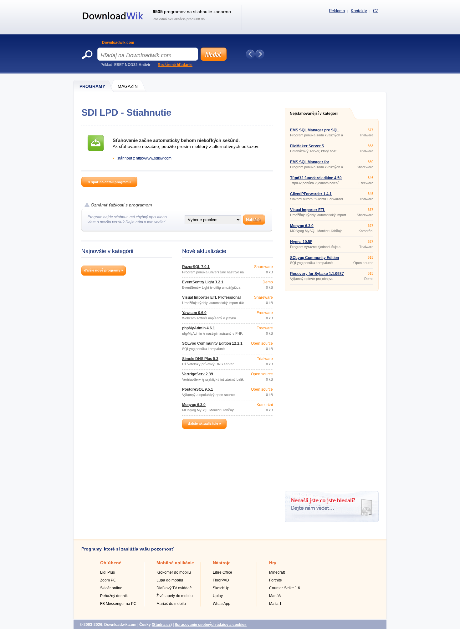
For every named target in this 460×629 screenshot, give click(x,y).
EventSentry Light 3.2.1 (202, 282)
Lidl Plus (107, 572)
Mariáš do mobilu (171, 603)
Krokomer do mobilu (173, 572)
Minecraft (277, 572)
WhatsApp (221, 603)
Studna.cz (162, 624)
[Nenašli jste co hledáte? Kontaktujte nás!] (332, 521)
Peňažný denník (114, 596)
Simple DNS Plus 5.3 (200, 359)
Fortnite (275, 580)
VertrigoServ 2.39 (197, 374)
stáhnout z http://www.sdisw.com (144, 158)
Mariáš (275, 596)
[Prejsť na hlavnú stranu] (113, 23)
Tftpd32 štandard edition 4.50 (316, 178)
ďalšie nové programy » (103, 270)
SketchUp (221, 588)
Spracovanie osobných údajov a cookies (211, 624)
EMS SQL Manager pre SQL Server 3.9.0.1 (314, 132)
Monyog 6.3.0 (194, 405)
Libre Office (222, 572)
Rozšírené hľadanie (175, 65)
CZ (375, 10)
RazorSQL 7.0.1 (196, 267)
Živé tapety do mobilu (174, 596)
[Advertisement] (332, 389)
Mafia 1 (275, 603)
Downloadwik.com (118, 42)
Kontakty (359, 10)
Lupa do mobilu (169, 580)
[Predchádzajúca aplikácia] (250, 54)
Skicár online (111, 588)
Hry (272, 562)
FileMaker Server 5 (307, 146)
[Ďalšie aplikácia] (259, 54)
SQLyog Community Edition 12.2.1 (212, 343)
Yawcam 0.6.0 (194, 313)
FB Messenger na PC (118, 603)
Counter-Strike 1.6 (284, 588)
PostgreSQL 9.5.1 (197, 389)
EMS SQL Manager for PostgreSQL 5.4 (309, 164)
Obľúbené (110, 562)
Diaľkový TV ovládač (174, 588)
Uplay (218, 596)
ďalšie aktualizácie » (204, 423)
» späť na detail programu (109, 182)
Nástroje (222, 562)
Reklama (337, 10)
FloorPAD (221, 580)
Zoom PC (108, 580)
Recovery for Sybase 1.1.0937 (317, 273)
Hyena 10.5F (301, 242)
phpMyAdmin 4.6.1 (198, 328)
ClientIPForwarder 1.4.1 (311, 194)
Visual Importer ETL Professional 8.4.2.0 (211, 299)
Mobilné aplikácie (175, 562)
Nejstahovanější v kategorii (314, 113)
